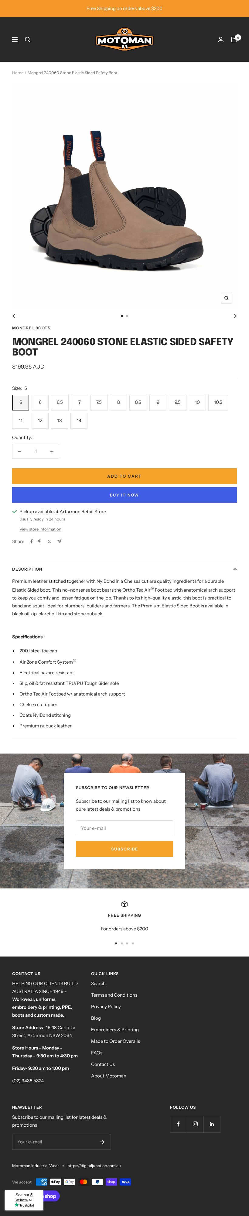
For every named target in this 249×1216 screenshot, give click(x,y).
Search (98, 983)
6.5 (60, 402)
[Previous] (14, 316)
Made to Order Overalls (115, 1041)
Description (27, 569)
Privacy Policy (106, 1006)
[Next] (234, 316)
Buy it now (124, 495)
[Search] (27, 39)
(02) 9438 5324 (28, 1081)
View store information (40, 529)
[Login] (220, 39)
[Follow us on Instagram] (195, 1124)
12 (40, 420)
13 (59, 420)
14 (79, 420)
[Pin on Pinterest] (39, 541)
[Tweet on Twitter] (49, 541)
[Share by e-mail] (59, 541)
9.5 (178, 402)
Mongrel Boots (31, 327)
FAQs (96, 1053)
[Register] (102, 1142)
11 (20, 420)
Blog (96, 1018)
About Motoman (108, 1076)
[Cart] (234, 39)
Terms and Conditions (114, 995)
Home (17, 72)
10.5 (218, 402)
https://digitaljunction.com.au (94, 1165)
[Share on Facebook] (31, 541)
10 (197, 402)
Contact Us (103, 1064)
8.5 (138, 402)
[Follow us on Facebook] (178, 1124)
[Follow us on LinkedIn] (211, 1124)
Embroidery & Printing (115, 1029)
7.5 (99, 402)
